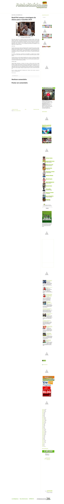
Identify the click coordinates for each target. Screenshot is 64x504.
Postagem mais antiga (36, 109)
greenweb (49, 490)
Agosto (43, 412)
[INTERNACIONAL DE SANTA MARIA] (48, 36)
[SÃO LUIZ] (50, 27)
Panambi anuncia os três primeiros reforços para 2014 (49, 327)
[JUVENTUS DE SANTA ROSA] (50, 36)
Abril (42, 427)
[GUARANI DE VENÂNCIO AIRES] (47, 36)
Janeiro (43, 430)
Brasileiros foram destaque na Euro (47, 137)
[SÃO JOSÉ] (48, 27)
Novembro (43, 409)
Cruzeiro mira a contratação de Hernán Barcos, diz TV (47, 321)
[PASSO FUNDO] (45, 27)
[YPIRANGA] (42, 39)
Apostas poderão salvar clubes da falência (46, 126)
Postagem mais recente (15, 109)
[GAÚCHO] (42, 36)
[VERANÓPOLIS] (51, 27)
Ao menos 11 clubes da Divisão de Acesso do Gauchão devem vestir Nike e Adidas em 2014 (49, 295)
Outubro (43, 410)
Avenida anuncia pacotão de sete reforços (49, 341)
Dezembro (43, 431)
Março (43, 428)
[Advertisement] (25, 106)
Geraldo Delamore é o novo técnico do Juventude (49, 314)
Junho (43, 425)
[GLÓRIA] (44, 36)
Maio (42, 426)
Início (25, 109)
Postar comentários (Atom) (17, 110)
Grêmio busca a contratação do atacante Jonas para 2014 (49, 302)
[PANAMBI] (51, 36)
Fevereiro (43, 429)
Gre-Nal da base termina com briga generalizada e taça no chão (49, 334)
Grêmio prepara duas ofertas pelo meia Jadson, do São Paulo (47, 309)
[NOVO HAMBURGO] (44, 27)
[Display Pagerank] (44, 364)
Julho (42, 413)
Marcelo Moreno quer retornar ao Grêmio (49, 280)
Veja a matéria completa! (45, 134)
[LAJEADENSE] (42, 27)
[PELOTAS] (47, 27)
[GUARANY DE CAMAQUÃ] (45, 36)
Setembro (43, 411)
